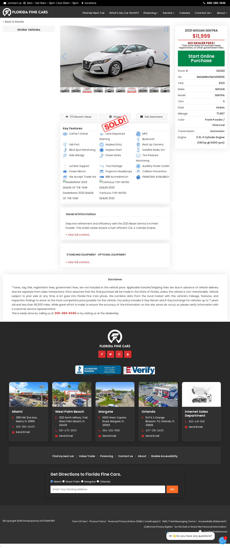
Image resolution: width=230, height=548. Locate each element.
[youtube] (128, 354)
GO (172, 489)
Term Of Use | (80, 521)
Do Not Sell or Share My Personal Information (200, 526)
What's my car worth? (124, 13)
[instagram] (119, 354)
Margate (105, 411)
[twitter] (110, 354)
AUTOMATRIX (47, 521)
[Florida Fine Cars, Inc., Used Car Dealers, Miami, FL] (98, 370)
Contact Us (202, 13)
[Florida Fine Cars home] (115, 340)
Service (167, 13)
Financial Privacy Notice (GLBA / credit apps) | (134, 521)
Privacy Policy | (97, 521)
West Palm (73, 481)
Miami (17, 411)
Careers (184, 13)
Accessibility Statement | (212, 521)
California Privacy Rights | (158, 526)
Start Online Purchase (201, 58)
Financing (150, 13)
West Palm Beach (69, 411)
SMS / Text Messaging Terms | (179, 521)
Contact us (125, 456)
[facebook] (102, 354)
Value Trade (87, 456)
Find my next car (94, 13)
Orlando (148, 411)
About (221, 13)
